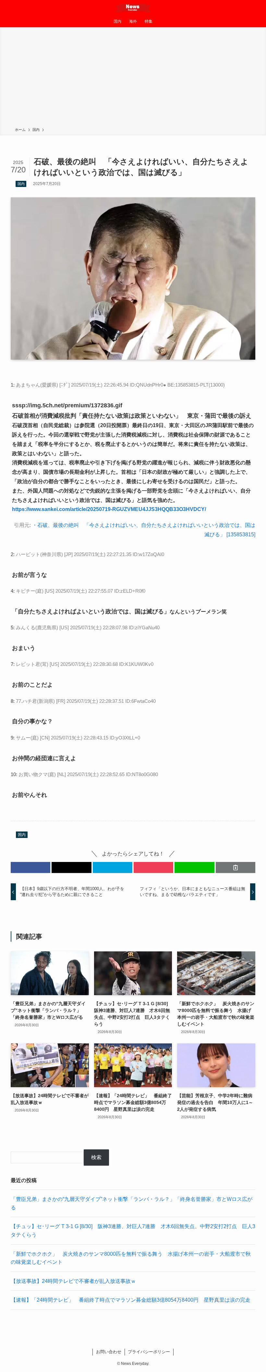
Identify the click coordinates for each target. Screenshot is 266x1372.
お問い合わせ (108, 1351)
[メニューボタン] (8, 8)
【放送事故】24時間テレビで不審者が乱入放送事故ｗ (73, 1281)
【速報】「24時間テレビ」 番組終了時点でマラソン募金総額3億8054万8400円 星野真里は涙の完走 (130, 1300)
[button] (30, 867)
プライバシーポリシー (149, 1351)
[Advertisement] (133, 78)
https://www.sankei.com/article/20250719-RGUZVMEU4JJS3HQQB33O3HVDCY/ (109, 509)
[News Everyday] (133, 8)
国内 (21, 184)
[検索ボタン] (258, 8)
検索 (96, 1157)
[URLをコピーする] (235, 867)
